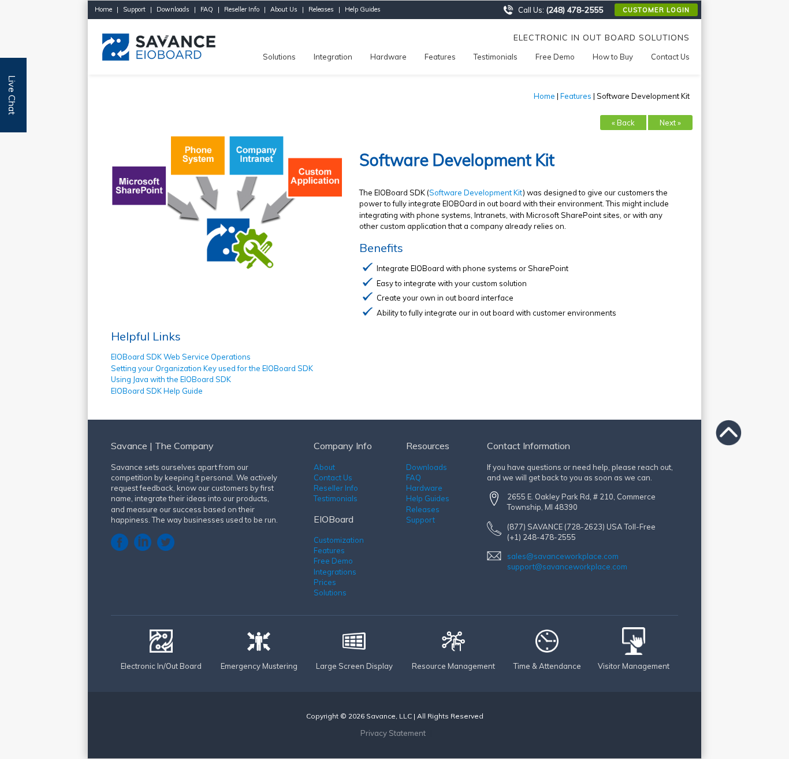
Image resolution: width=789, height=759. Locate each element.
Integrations (335, 571)
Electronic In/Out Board (161, 666)
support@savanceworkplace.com (567, 566)
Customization (339, 540)
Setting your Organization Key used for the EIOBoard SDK (212, 368)
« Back (623, 122)
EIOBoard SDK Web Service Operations (181, 356)
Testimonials (336, 498)
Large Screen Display (354, 666)
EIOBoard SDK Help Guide (157, 390)
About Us (283, 9)
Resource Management (453, 666)
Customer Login (656, 10)
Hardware (424, 488)
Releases (321, 9)
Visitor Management (633, 666)
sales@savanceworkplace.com (563, 556)
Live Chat (12, 95)
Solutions (330, 592)
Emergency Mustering (259, 666)
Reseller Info (241, 9)
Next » (670, 122)
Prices (325, 582)
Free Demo (333, 560)
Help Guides (363, 9)
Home (103, 9)
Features (575, 96)
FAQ (206, 9)
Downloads (173, 9)
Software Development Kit (476, 192)
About (324, 467)
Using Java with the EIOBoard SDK (171, 379)
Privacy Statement (393, 733)
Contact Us (333, 477)
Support (134, 9)
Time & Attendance (547, 666)
